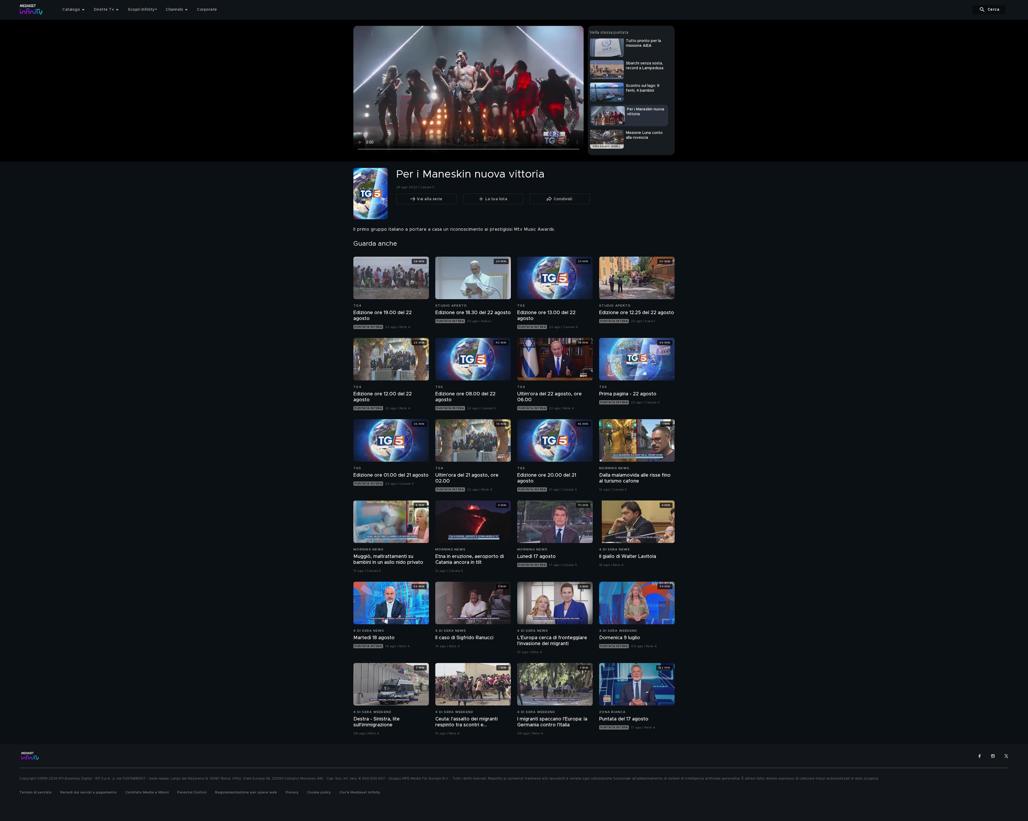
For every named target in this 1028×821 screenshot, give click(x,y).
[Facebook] (979, 756)
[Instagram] (993, 756)
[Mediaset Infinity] (31, 9)
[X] (1006, 756)
